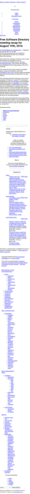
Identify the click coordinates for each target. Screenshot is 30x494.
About (16, 21)
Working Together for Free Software (10, 345)
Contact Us (11, 279)
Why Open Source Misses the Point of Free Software (11, 465)
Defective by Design (11, 353)
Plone (10, 478)
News (5, 114)
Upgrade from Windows (10, 339)
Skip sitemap (6, 270)
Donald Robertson (7, 50)
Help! (16, 14)
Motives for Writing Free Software (11, 455)
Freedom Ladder (10, 315)
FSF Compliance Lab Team (11, 71)
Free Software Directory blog (18, 155)
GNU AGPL (12, 383)
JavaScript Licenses (8, 293)
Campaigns (16, 23)
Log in (16, 13)
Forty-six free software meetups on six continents (17, 190)
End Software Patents (10, 357)
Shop (16, 32)
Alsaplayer (16, 83)
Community (16, 29)
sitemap (12, 2)
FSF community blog (15, 147)
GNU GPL (12, 380)
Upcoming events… (15, 244)
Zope (10, 480)
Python (10, 481)
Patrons (7, 422)
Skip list (4, 415)
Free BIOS (11, 362)
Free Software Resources (9, 302)
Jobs (4, 118)
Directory (3, 35)
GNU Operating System (11, 350)
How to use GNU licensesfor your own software (11, 400)
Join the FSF (8, 420)
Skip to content (4, 2)
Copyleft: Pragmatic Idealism (11, 442)
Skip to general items (8, 310)
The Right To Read (10, 459)
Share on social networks (11, 111)
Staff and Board (10, 276)
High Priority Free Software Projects (11, 326)
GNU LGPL (12, 387)
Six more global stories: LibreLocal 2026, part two (16, 203)
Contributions (17, 50)
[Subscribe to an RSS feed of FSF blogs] (24, 197)
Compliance (11, 395)
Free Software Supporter (16, 166)
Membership (16, 26)
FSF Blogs (11, 412)
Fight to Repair (10, 318)
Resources (16, 28)
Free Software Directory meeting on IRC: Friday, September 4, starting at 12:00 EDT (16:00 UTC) (17, 235)
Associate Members (8, 424)
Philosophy (8, 434)
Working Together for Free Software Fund (9, 431)
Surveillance (11, 336)
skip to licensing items (8, 270)
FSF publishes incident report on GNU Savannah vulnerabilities (17, 179)
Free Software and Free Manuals (10, 447)
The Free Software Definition (10, 437)
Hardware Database (8, 296)
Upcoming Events (11, 217)
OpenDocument (12, 361)
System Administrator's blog (18, 153)
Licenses (10, 378)
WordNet (16, 81)
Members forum (17, 16)
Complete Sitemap (8, 471)
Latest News (8, 407)
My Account (8, 427)
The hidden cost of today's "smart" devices (15, 199)
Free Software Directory (9, 299)
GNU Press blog (14, 156)
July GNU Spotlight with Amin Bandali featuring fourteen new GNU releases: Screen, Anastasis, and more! (18, 208)
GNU (4, 120)
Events (5, 115)
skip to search (21, 2)
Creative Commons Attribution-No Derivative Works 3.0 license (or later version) (15, 263)
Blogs (5, 117)
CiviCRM (10, 483)
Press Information (11, 281)
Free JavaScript (11, 321)
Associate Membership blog (17, 152)
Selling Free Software (11, 451)
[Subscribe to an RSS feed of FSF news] (24, 176)
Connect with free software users (10, 366)
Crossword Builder (23, 92)
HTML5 (10, 484)
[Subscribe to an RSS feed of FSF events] (24, 219)
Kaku (26, 84)
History (10, 289)
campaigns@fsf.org (18, 492)
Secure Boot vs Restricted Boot (11, 333)
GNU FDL (12, 390)
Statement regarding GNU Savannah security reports (17, 186)
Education (11, 377)
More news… (13, 193)
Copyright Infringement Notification (8, 306)
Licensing (16, 24)
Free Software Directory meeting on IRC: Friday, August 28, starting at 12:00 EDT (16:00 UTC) (17, 224)
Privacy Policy (15, 258)
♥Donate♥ (17, 31)
